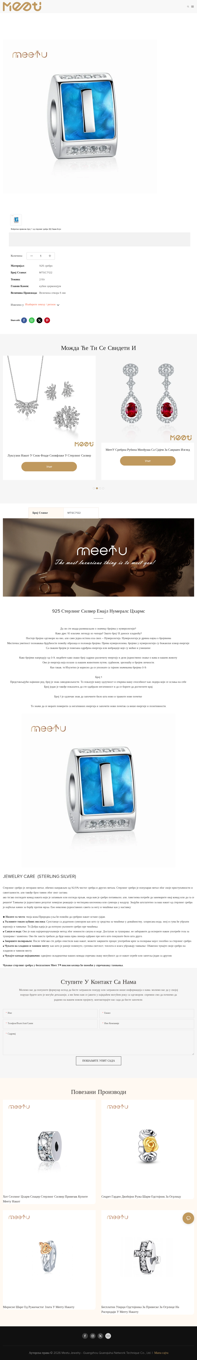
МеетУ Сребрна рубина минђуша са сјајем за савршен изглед (148, 449)
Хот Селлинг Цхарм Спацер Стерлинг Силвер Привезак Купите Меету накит (45, 1199)
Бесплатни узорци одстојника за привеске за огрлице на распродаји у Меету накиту (140, 1310)
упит (49, 466)
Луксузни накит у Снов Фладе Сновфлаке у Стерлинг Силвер (49, 455)
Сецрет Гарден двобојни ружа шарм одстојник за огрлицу (141, 1196)
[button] (94, 488)
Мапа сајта (161, 1352)
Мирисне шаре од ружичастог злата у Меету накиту (38, 1307)
